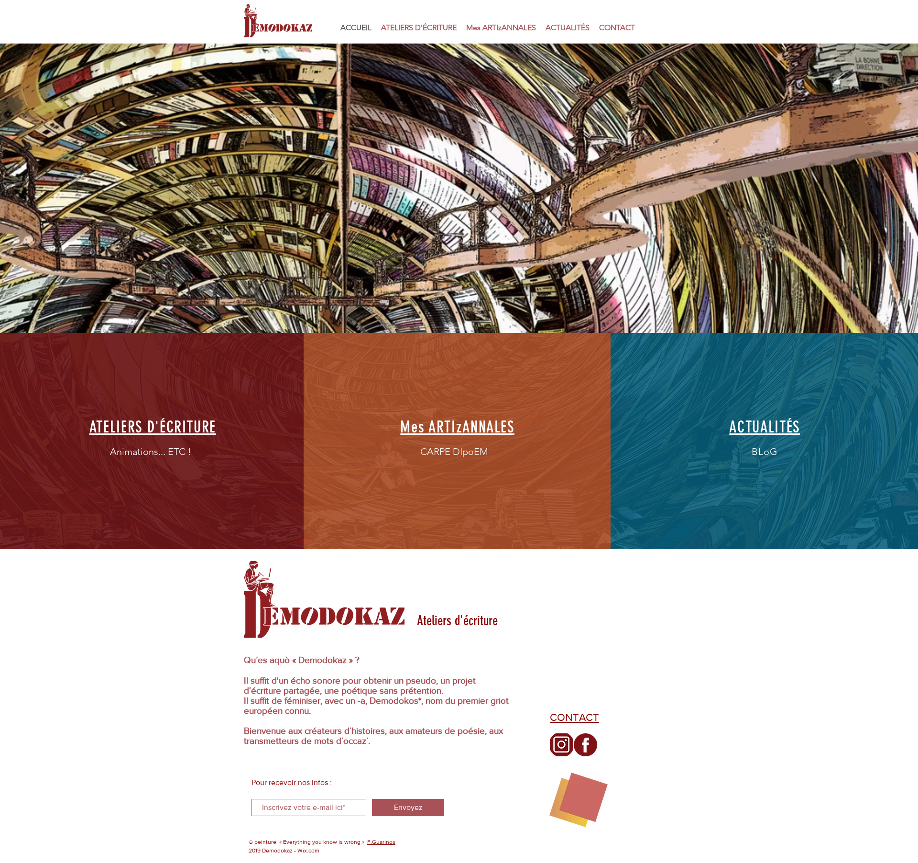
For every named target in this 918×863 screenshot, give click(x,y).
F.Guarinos (381, 842)
